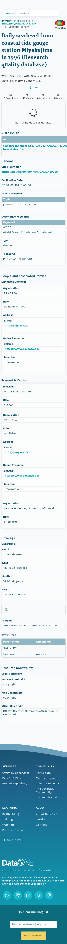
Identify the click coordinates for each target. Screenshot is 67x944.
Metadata (23, 13)
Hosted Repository (14, 783)
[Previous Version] (6, 27)
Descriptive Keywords (15, 216)
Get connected (33, 935)
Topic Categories (12, 193)
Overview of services (15, 772)
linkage (8, 343)
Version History (19, 27)
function (9, 357)
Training (7, 819)
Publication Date (12, 180)
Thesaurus (8, 253)
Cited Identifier (11, 166)
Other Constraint (13, 706)
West (5, 589)
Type (5, 240)
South (6, 576)
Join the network (47, 783)
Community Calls (47, 797)
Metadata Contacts (13, 281)
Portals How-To (12, 830)
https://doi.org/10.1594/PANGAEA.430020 (30, 171)
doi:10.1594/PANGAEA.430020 (18, 23)
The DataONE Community (45, 790)
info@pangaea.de (16, 325)
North (5, 549)
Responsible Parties (13, 380)
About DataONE (46, 814)
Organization (11, 288)
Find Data (14, 840)
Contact (41, 824)
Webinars (8, 824)
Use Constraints (12, 692)
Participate (43, 772)
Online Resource (13, 338)
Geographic (8, 543)
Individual (9, 386)
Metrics (41, 819)
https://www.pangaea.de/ (22, 348)
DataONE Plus (11, 778)
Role (6, 301)
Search (10, 13)
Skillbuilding (10, 814)
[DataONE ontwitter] (7, 895)
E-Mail (8, 320)
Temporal (7, 620)
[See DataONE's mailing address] (49, 895)
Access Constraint (13, 679)
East (5, 562)
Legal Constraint (11, 673)
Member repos (45, 778)
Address (8, 315)
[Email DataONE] (28, 895)
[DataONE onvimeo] (17, 895)
